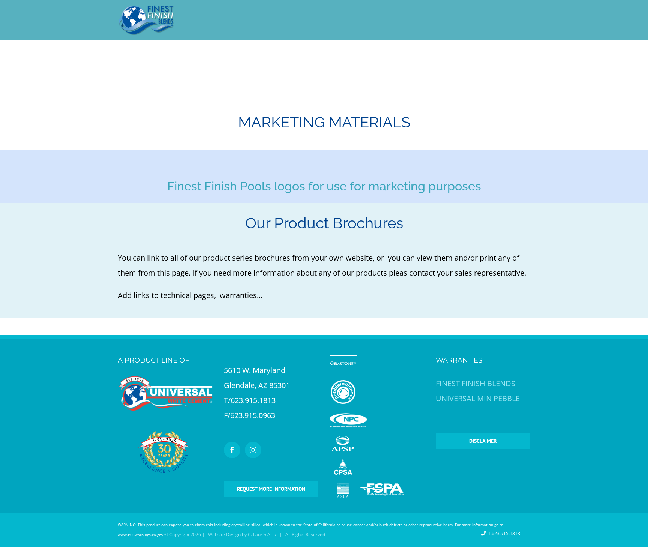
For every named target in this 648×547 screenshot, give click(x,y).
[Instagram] (253, 450)
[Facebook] (232, 450)
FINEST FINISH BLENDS (475, 383)
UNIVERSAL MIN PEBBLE (478, 398)
